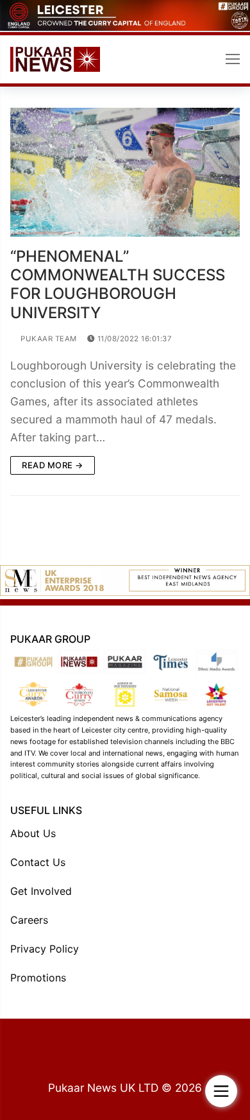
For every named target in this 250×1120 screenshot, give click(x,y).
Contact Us (37, 862)
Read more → (52, 465)
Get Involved (41, 891)
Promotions (38, 977)
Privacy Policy (44, 948)
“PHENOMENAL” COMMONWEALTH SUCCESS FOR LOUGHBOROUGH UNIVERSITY (117, 284)
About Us (33, 833)
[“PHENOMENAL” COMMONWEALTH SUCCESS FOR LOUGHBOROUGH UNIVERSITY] (125, 172)
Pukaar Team (48, 338)
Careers (29, 919)
